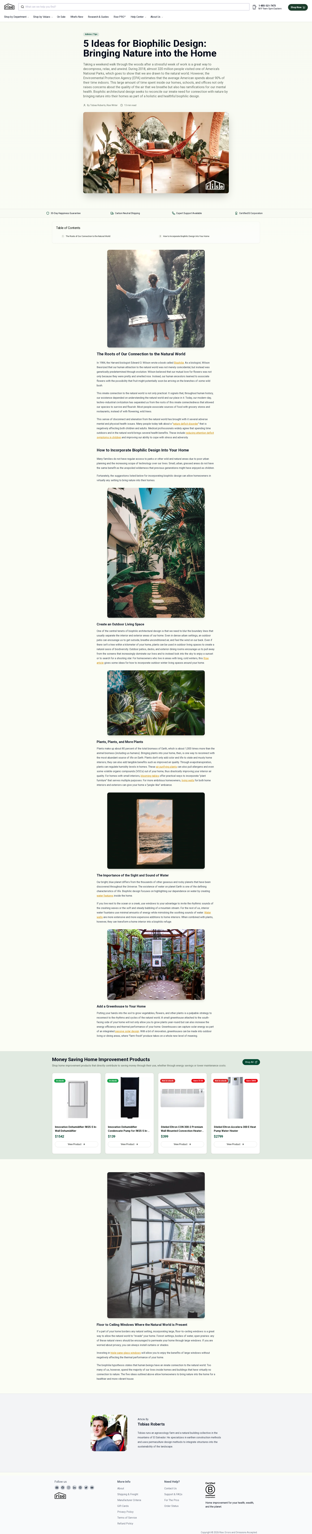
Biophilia (179, 362)
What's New (76, 16)
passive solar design (127, 1031)
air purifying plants (166, 766)
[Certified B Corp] (210, 1490)
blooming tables (150, 775)
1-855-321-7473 (267, 5)
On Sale (61, 16)
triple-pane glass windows (125, 1352)
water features (105, 895)
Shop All (249, 1062)
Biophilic (99, 92)
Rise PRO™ (120, 16)
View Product (74, 1144)
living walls (188, 780)
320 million (165, 69)
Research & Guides (98, 16)
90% (218, 78)
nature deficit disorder (185, 423)
